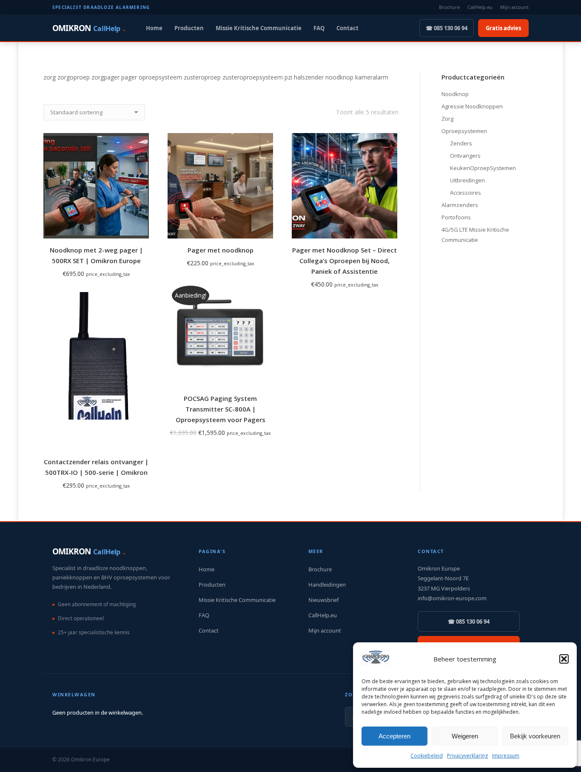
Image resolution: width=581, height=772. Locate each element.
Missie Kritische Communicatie (259, 28)
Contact (347, 28)
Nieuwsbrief (323, 600)
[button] (564, 659)
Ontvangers (465, 155)
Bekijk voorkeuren (535, 736)
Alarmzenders (459, 205)
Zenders (461, 143)
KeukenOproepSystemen (483, 168)
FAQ (319, 28)
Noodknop (455, 94)
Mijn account (514, 7)
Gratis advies (503, 28)
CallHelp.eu (480, 7)
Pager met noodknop (220, 250)
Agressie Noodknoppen (472, 106)
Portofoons (456, 217)
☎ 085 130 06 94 (446, 28)
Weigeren (465, 736)
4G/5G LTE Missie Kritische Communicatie (475, 235)
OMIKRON (88, 28)
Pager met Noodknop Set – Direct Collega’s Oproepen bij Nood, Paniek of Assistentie (344, 260)
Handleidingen (327, 584)
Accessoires (465, 192)
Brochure (449, 7)
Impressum (505, 755)
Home (154, 28)
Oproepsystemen (464, 131)
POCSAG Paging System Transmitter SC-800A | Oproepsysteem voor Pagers (220, 409)
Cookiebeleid (426, 755)
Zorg (447, 118)
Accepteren (394, 736)
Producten (189, 28)
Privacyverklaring (467, 755)
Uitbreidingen (467, 180)
